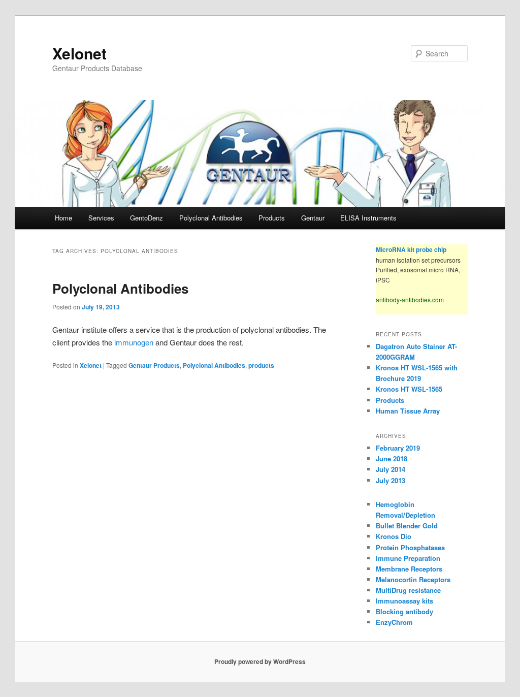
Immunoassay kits (404, 601)
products (261, 365)
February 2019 (398, 448)
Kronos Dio (393, 536)
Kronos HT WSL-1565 (409, 389)
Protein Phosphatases (410, 547)
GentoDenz (146, 218)
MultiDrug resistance (408, 590)
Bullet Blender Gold (407, 525)
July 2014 (390, 469)
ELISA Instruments (368, 218)
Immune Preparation (408, 558)
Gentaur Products (154, 365)
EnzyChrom (394, 622)
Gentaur (312, 218)
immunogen (134, 342)
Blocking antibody (404, 611)
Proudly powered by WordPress (260, 661)
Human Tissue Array (408, 411)
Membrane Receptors (409, 569)
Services (101, 218)
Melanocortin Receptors (413, 579)
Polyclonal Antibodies (211, 218)
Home (63, 218)
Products (271, 218)
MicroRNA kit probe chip (411, 249)
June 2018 (391, 458)
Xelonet (79, 53)
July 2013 (390, 480)
